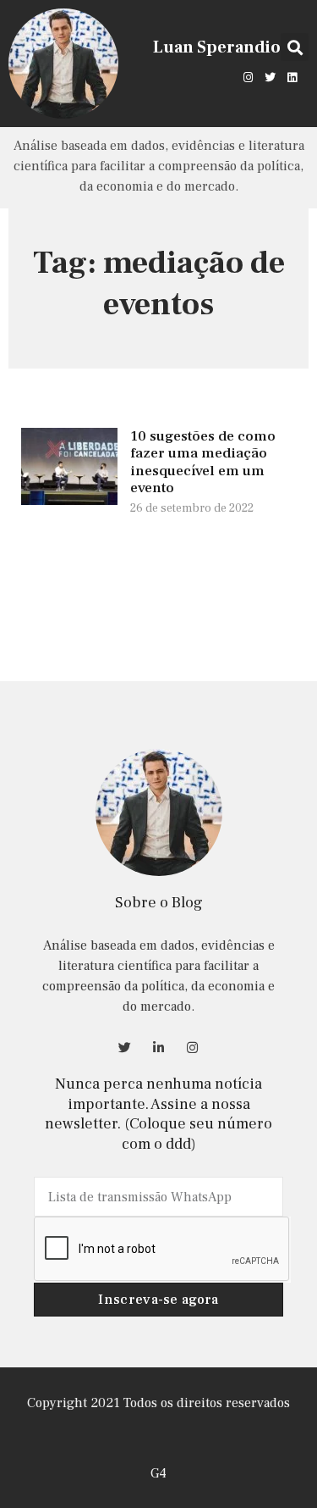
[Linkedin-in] (159, 1047)
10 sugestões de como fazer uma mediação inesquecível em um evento (203, 462)
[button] (295, 47)
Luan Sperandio (217, 47)
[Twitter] (270, 77)
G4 (158, 1473)
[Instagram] (247, 77)
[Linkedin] (292, 77)
